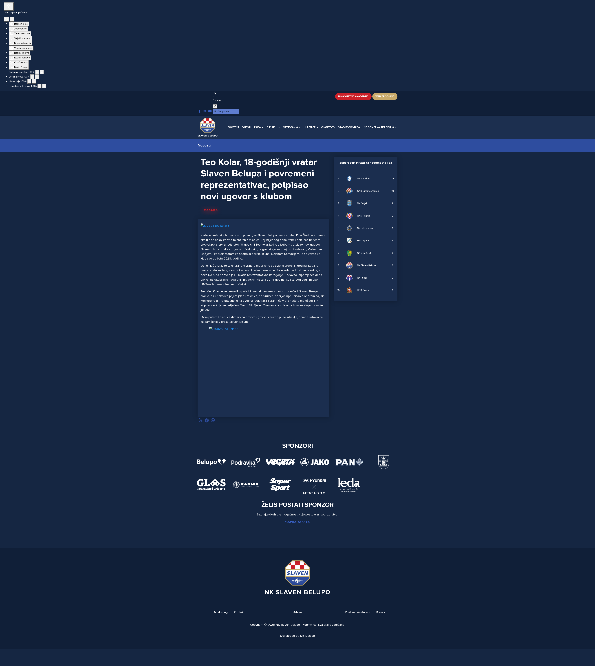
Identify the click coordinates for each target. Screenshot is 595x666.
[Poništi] (6, 19)
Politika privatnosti (357, 612)
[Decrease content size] (37, 72)
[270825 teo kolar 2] (263, 365)
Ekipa (257, 127)
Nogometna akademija (353, 96)
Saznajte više (297, 522)
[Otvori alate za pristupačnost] (9, 6)
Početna (233, 127)
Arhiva (297, 612)
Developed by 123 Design (297, 636)
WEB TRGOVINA (384, 96)
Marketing (221, 612)
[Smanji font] (32, 76)
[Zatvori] (12, 19)
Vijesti (246, 127)
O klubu (272, 127)
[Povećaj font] (37, 76)
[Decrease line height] (29, 81)
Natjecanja (290, 127)
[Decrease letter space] (39, 86)
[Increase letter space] (44, 86)
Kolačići (381, 612)
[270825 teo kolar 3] (215, 227)
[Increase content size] (42, 72)
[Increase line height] (34, 81)
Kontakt (239, 612)
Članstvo (328, 127)
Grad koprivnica (349, 127)
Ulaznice (309, 127)
